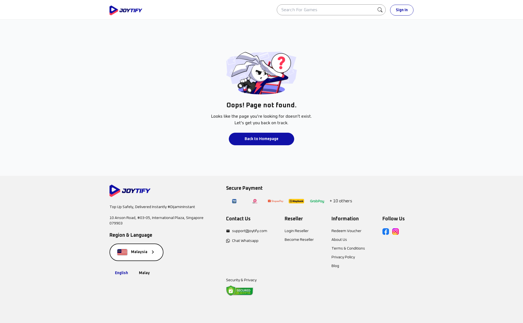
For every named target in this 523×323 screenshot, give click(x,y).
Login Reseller (297, 231)
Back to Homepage (261, 139)
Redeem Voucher (346, 231)
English (121, 273)
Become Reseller (299, 240)
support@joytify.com (249, 231)
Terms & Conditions (348, 248)
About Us (339, 240)
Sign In (402, 10)
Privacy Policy (343, 257)
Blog (335, 266)
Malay (144, 273)
